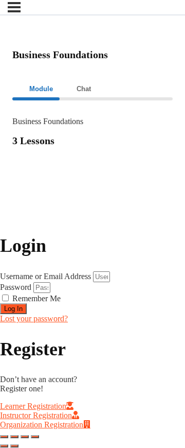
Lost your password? (34, 318)
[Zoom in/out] (35, 436)
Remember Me (35, 298)
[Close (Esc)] (4, 436)
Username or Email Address (45, 276)
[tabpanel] (92, 138)
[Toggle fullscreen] (25, 436)
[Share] (14, 436)
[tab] (36, 88)
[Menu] (14, 7)
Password (15, 287)
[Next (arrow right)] (14, 445)
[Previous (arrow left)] (4, 445)
